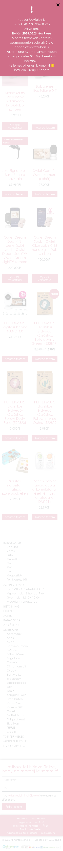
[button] (58, 5)
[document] (31, 425)
